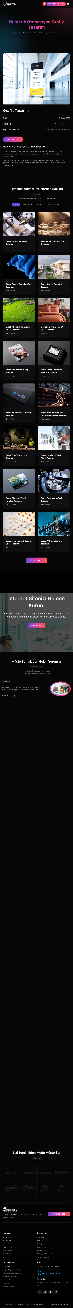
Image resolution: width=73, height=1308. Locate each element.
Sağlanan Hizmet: (11, 129)
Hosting (39, 1244)
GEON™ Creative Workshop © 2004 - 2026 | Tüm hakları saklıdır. (23, 1305)
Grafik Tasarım (7, 1266)
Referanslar (27, 33)
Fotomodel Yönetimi (9, 1286)
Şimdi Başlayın (36, 626)
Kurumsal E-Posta (8, 1280)
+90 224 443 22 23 (57, 4)
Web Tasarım (41, 1237)
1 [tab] (29, 1137)
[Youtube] (39, 1292)
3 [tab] (35, 1137)
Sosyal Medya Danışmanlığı (11, 1270)
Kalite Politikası (7, 1247)
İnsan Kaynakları (8, 1250)
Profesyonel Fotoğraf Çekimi (46, 1254)
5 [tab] (40, 1137)
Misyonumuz (7, 1240)
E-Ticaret (40, 1240)
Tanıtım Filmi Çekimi (43, 1257)
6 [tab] (43, 1137)
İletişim (5, 1257)
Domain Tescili (41, 1247)
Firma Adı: (7, 124)
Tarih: (5, 118)
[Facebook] (56, 1292)
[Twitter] (45, 1292)
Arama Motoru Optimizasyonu (12, 1273)
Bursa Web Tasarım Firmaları (59, 1304)
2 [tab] (32, 1137)
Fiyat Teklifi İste (13, 139)
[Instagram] (50, 1292)
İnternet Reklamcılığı (9, 1276)
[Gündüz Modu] (44, 4)
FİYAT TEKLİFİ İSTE (58, 1214)
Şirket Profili (6, 1237)
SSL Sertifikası (41, 1250)
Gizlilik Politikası (8, 1254)
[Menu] (68, 4)
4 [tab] (37, 1137)
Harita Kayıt (6, 1283)
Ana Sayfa (17, 33)
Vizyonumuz (7, 1244)
